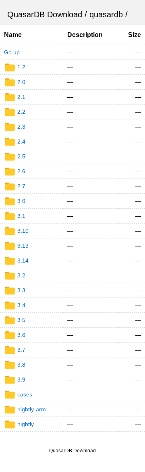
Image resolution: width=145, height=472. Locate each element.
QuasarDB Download (44, 14)
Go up (12, 52)
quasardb (106, 14)
